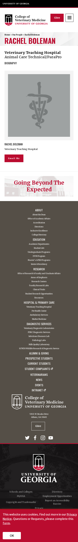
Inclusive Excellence (39, 231)
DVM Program (39, 256)
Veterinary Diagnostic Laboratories (39, 328)
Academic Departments (39, 244)
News (39, 379)
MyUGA (21, 496)
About (39, 210)
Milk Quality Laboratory (39, 345)
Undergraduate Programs (39, 252)
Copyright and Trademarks (21, 502)
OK (12, 535)
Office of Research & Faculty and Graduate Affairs (39, 273)
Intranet (37, 390)
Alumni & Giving (39, 353)
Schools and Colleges (20, 491)
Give (57, 17)
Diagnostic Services (39, 323)
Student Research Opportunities (39, 294)
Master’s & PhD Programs (39, 260)
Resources (39, 298)
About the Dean (39, 215)
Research (39, 269)
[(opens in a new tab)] (28, 438)
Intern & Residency (39, 264)
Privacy (39, 508)
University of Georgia (16, 3)
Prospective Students (39, 358)
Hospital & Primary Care (39, 302)
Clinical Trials (39, 290)
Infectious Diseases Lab (39, 336)
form (6, 523)
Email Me (14, 158)
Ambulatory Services (39, 315)
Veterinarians (39, 374)
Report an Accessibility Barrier (57, 502)
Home (7, 35)
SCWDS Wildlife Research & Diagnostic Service (39, 349)
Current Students (39, 363)
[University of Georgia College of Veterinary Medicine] (28, 20)
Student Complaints (37, 369)
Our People (17, 35)
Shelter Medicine (39, 319)
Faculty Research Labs (39, 286)
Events (39, 384)
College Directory (39, 235)
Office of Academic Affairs (39, 219)
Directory (57, 491)
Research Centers (39, 282)
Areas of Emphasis (39, 277)
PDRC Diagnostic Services (39, 332)
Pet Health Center (39, 311)
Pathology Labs (39, 340)
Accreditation (39, 223)
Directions (39, 227)
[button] (69, 18)
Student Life (39, 248)
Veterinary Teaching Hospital (39, 307)
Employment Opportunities (57, 496)
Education (39, 239)
